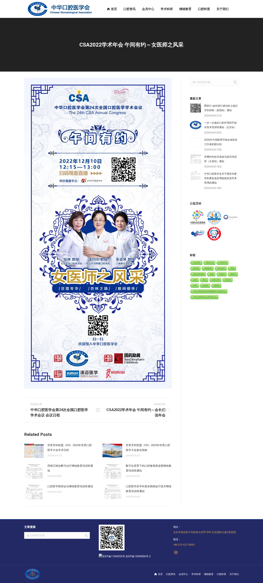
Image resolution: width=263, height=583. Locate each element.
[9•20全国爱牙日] (214, 234)
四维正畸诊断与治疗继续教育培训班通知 (70, 468)
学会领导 (196, 263)
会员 (195, 280)
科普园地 (208, 268)
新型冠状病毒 (198, 274)
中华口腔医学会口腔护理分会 (204, 297)
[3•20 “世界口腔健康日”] (231, 217)
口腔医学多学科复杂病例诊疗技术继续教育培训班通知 (148, 489)
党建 (211, 274)
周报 (232, 268)
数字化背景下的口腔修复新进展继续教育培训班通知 (148, 468)
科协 (195, 285)
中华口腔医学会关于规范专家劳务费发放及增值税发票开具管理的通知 (220, 178)
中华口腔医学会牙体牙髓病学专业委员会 (209, 291)
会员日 (228, 280)
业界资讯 (223, 263)
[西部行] (198, 234)
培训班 (196, 268)
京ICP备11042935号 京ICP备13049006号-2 (126, 556)
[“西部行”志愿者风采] (198, 217)
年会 (204, 280)
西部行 (233, 274)
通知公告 (209, 263)
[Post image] (34, 451)
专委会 (222, 274)
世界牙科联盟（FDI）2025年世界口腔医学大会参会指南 (148, 448)
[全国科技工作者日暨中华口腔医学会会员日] (214, 217)
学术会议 (221, 268)
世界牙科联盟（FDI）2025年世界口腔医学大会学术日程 (69, 448)
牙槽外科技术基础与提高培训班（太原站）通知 (220, 159)
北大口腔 (215, 280)
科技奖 (205, 285)
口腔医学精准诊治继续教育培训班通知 (70, 486)
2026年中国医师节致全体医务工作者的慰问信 (220, 142)
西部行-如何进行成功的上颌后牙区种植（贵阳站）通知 (221, 108)
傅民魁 (216, 285)
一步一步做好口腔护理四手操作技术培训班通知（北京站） (220, 125)
